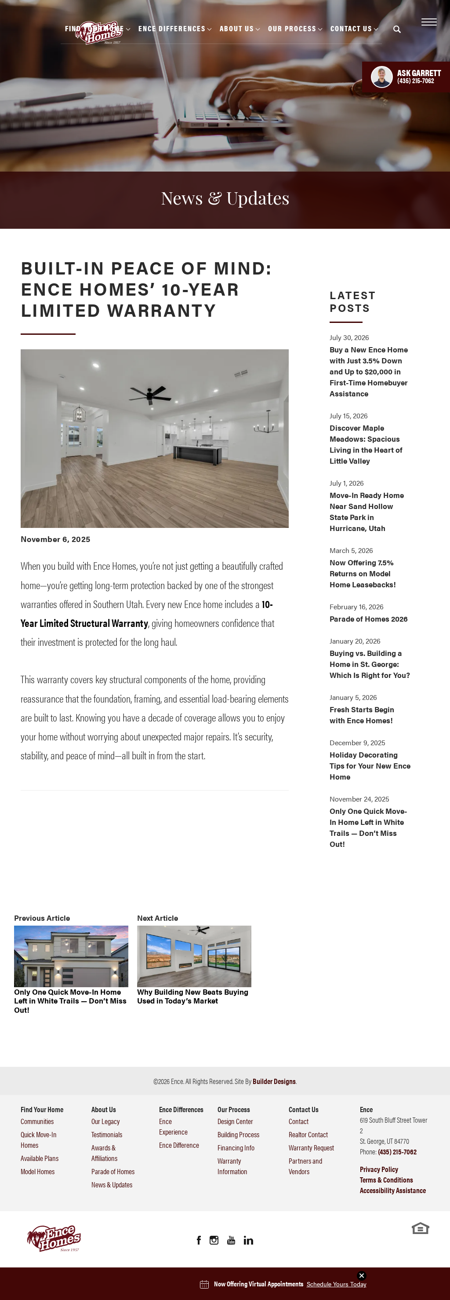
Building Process (238, 1134)
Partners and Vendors (305, 1165)
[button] (397, 35)
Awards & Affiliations (104, 1152)
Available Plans (39, 1158)
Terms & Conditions (386, 1179)
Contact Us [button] (351, 28)
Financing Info (236, 1147)
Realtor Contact (308, 1134)
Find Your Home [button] (94, 28)
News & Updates (111, 1184)
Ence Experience (173, 1126)
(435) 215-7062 (397, 1151)
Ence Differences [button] (172, 28)
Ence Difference (179, 1144)
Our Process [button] (292, 28)
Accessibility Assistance (393, 1190)
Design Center (235, 1121)
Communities (37, 1121)
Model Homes (37, 1171)
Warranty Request (311, 1147)
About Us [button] (237, 28)
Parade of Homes (112, 1171)
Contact (298, 1121)
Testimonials (106, 1134)
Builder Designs (274, 1081)
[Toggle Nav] (428, 22)
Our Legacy (105, 1121)
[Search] (397, 29)
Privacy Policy (379, 1169)
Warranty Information (232, 1165)
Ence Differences (181, 1109)
